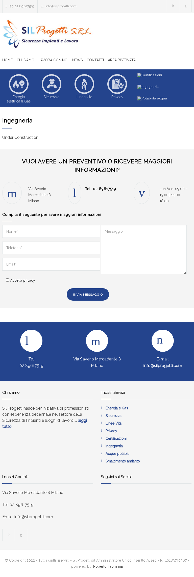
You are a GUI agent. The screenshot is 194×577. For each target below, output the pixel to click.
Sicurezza (114, 416)
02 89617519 (104, 189)
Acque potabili (117, 454)
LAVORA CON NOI (53, 60)
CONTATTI (95, 60)
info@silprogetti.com (61, 6)
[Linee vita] (84, 88)
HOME (7, 60)
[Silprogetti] (49, 34)
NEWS (77, 60)
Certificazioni (116, 438)
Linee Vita (114, 423)
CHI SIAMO (25, 60)
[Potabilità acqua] (152, 98)
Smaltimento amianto (123, 461)
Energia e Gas (117, 408)
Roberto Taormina (108, 566)
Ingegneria (114, 446)
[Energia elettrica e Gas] (18, 88)
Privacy (111, 431)
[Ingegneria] (148, 87)
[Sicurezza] (51, 88)
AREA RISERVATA (122, 60)
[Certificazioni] (149, 75)
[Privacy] (117, 88)
